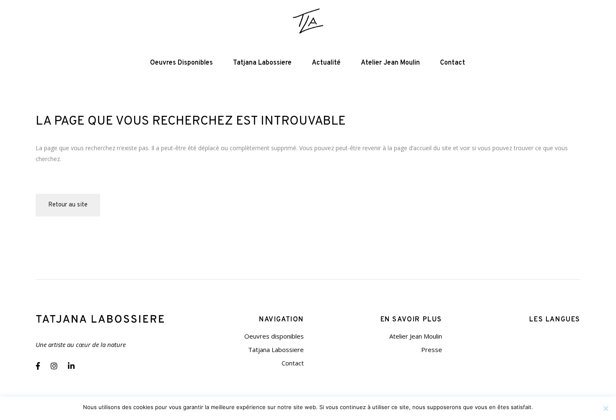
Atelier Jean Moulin (415, 336)
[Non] (605, 408)
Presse (431, 349)
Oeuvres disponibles (274, 336)
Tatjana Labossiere (276, 349)
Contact (293, 363)
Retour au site (68, 205)
